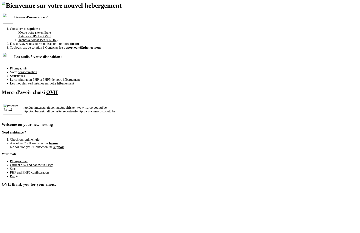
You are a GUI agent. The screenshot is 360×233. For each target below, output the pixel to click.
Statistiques (17, 76)
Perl (30, 83)
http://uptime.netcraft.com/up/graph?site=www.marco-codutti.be (65, 107)
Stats (13, 168)
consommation (27, 72)
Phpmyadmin (19, 68)
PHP (36, 79)
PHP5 (47, 79)
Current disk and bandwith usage (31, 165)
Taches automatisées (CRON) (38, 40)
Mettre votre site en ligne (34, 32)
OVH (52, 92)
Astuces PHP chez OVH (34, 36)
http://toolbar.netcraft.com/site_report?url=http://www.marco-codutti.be (69, 111)
